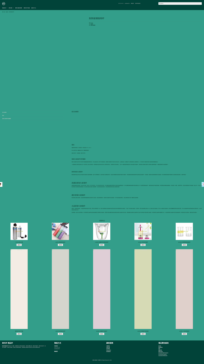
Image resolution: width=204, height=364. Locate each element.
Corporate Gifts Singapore (163, 352)
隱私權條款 (108, 351)
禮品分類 (4, 8)
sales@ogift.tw (127, 3)
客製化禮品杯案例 (18, 8)
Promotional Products (162, 354)
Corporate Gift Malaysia (162, 355)
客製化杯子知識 (27, 8)
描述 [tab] (3, 115)
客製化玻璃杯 (93, 25)
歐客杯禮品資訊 (137, 3)
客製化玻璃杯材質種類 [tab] (6, 118)
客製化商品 (160, 351)
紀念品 (159, 346)
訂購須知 (108, 346)
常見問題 (108, 348)
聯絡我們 (132, 3)
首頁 (4, 11)
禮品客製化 (160, 347)
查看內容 (19, 244)
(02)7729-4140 (120, 3)
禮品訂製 (160, 350)
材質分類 (10, 8)
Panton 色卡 (108, 350)
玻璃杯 (7, 11)
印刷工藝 (108, 347)
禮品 (159, 348)
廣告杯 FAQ (33, 8)
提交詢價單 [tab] (4, 112)
